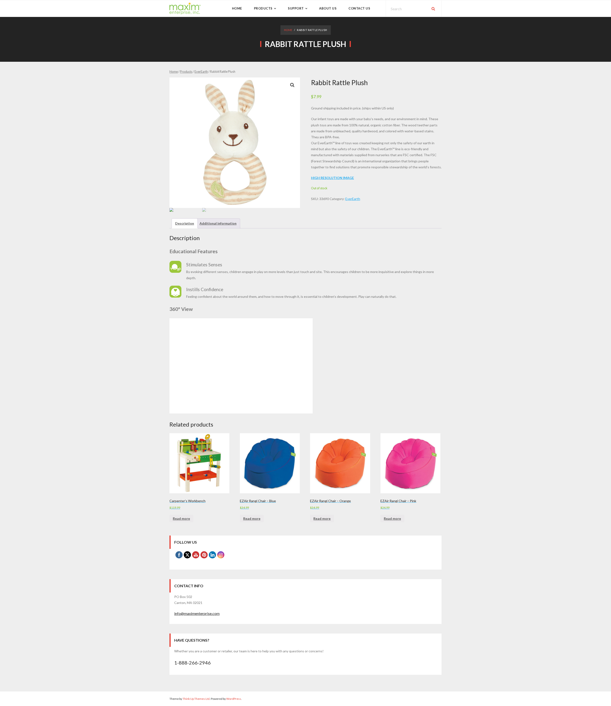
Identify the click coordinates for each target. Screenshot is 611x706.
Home (288, 29)
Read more (181, 518)
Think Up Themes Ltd (196, 699)
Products (186, 71)
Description (184, 223)
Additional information (218, 223)
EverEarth (201, 71)
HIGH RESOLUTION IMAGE (332, 178)
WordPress (233, 699)
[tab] (185, 223)
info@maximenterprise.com (197, 613)
